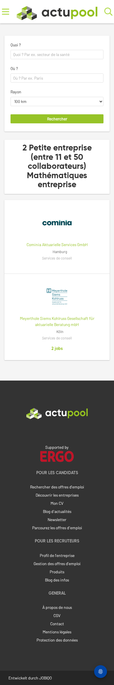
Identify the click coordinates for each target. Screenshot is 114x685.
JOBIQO (45, 677)
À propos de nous (57, 607)
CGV (57, 615)
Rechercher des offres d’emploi (57, 486)
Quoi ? (16, 44)
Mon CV (57, 503)
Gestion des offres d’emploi (57, 563)
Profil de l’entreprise (57, 555)
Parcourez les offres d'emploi (57, 527)
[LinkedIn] (57, 431)
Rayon (16, 91)
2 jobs (57, 349)
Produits (57, 571)
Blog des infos (57, 579)
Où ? (14, 68)
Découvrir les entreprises (57, 495)
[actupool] (57, 11)
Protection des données (57, 639)
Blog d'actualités (57, 511)
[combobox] (57, 54)
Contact (57, 623)
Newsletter (57, 519)
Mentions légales (57, 631)
